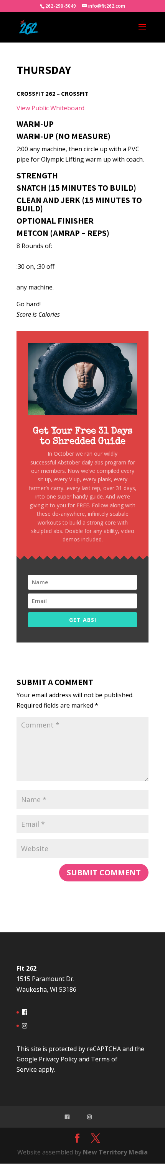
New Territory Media (115, 1152)
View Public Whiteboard (50, 108)
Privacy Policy (58, 1059)
